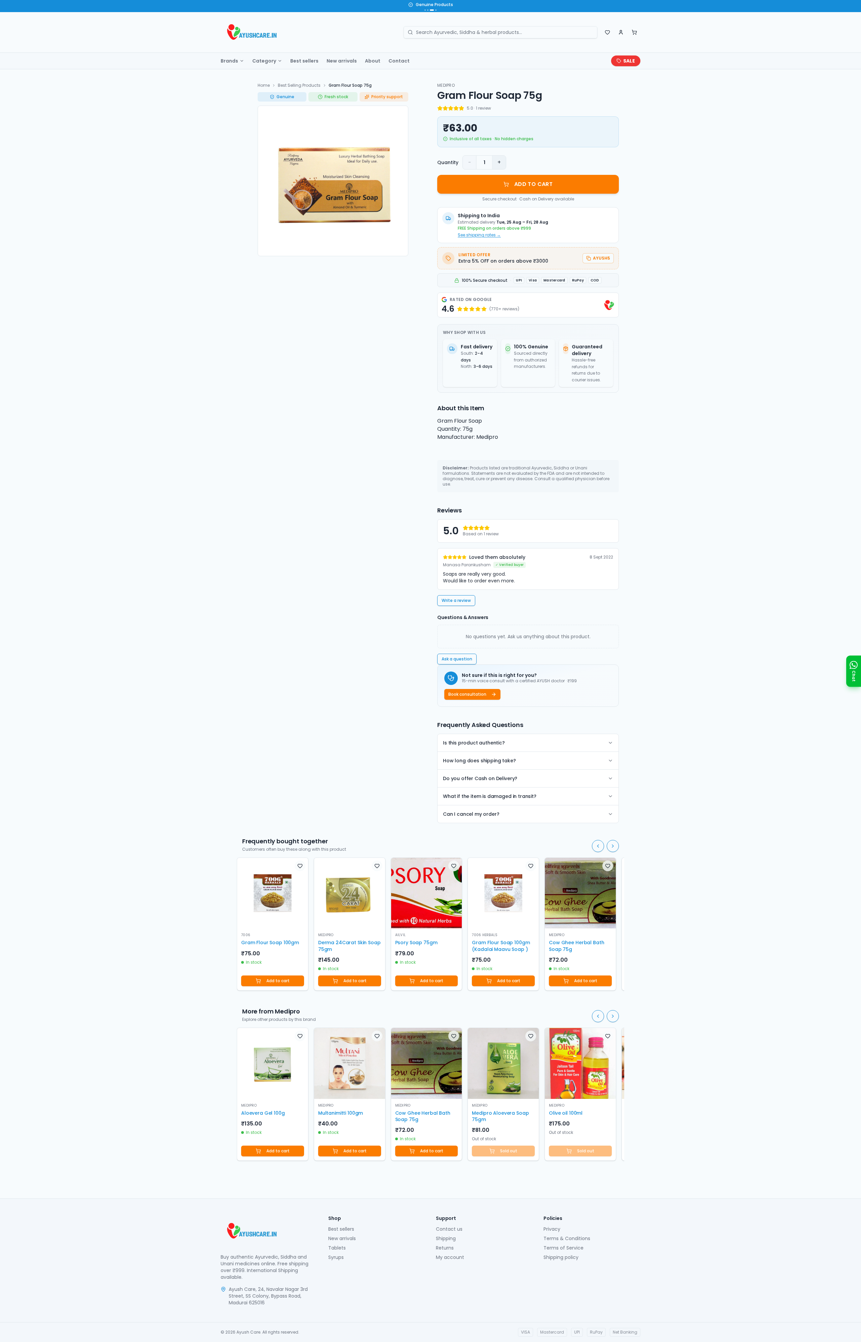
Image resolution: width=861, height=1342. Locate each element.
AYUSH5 (601, 258)
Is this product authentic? (474, 742)
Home (264, 85)
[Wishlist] (607, 32)
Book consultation (467, 694)
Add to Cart (533, 184)
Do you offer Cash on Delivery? (480, 778)
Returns (445, 1247)
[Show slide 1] (425, 10)
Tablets (337, 1247)
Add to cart (278, 981)
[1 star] (440, 108)
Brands (229, 60)
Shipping (446, 1238)
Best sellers (304, 60)
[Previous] (598, 846)
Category (264, 60)
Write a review (456, 600)
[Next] (613, 846)
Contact (399, 60)
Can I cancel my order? (471, 814)
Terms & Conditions (567, 1238)
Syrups (336, 1257)
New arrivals (342, 60)
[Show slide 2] (427, 10)
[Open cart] (634, 32)
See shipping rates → (479, 235)
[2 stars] (445, 108)
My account (450, 1257)
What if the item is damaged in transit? (489, 796)
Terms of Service (564, 1247)
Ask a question (457, 659)
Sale (629, 60)
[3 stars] (450, 108)
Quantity (447, 162)
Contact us (449, 1229)
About (372, 60)
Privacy (552, 1229)
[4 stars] (456, 108)
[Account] (621, 32)
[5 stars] (461, 108)
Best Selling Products (299, 85)
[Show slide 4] (435, 10)
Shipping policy (561, 1257)
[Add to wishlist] (300, 865)
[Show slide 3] (430, 10)
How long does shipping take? (479, 760)
